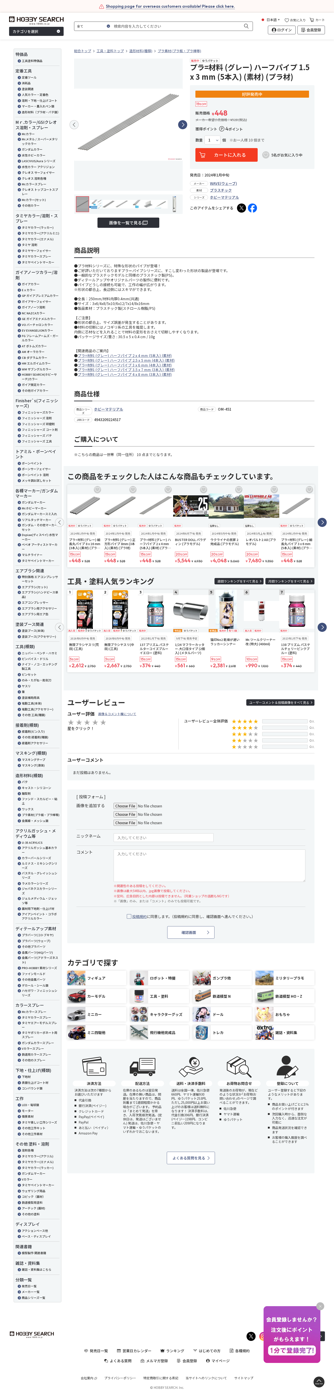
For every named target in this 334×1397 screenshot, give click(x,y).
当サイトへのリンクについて (206, 1378)
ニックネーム (88, 836)
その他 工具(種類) (33, 715)
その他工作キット (33, 1128)
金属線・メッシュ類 (35, 821)
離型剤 (26, 793)
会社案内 (87, 1378)
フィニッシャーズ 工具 (37, 441)
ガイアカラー (31, 284)
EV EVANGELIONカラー (37, 330)
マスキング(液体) (33, 765)
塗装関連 (28, 89)
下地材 (26, 1076)
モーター (28, 1111)
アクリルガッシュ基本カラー (39, 850)
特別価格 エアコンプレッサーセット (40, 579)
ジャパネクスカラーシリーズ (39, 890)
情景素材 (28, 1116)
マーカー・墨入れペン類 (38, 106)
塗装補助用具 (31, 697)
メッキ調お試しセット (36, 480)
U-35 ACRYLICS (32, 842)
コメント (84, 852)
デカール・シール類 (35, 985)
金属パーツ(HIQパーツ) (37, 952)
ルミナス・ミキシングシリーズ (39, 865)
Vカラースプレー (33, 1048)
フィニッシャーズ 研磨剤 (38, 424)
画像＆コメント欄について (117, 714)
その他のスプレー (33, 1060)
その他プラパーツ (33, 946)
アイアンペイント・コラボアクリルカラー (39, 916)
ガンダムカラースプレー (38, 1043)
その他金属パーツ (33, 979)
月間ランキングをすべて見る (288, 581)
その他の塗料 (31, 1214)
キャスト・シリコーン (36, 788)
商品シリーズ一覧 (33, 1297)
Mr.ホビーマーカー (34, 508)
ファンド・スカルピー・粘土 (39, 801)
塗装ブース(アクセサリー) (39, 636)
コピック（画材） (33, 1196)
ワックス (28, 809)
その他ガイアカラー (35, 390)
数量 (199, 140)
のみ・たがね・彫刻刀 (36, 680)
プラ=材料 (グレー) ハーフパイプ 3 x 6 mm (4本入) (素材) (125, 365)
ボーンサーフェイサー (36, 469)
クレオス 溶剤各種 (34, 178)
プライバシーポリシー (120, 1378)
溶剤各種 (28, 1150)
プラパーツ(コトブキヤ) (38, 935)
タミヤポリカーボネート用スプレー (39, 1034)
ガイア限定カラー (33, 384)
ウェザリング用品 (33, 1191)
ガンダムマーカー (33, 502)
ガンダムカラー (32, 149)
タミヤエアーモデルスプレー (39, 1025)
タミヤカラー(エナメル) (38, 239)
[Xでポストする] (241, 208)
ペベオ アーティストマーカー (39, 546)
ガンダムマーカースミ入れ (39, 514)
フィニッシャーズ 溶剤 (37, 418)
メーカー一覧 (31, 1292)
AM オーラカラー (33, 352)
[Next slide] (182, 124)
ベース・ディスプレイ (36, 1236)
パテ (25, 782)
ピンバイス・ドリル (35, 659)
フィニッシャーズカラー (38, 412)
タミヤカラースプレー (36, 256)
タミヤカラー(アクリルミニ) (40, 233)
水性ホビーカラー (33, 155)
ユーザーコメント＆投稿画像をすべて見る (279, 702)
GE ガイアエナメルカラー (39, 319)
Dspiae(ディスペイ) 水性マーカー (40, 537)
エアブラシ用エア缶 (35, 614)
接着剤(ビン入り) (33, 731)
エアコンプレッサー (35, 602)
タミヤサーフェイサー (36, 250)
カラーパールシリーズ (36, 858)
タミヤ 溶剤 (29, 245)
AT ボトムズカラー (34, 346)
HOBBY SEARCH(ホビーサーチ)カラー (39, 376)
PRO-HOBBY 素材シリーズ (39, 968)
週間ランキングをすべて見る (237, 581)
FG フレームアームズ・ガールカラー (40, 338)
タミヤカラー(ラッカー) (38, 227)
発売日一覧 (29, 1286)
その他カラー (31, 205)
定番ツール (29, 77)
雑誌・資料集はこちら (36, 1269)
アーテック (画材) (33, 1208)
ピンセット (29, 674)
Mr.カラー (28, 134)
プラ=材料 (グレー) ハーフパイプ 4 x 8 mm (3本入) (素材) (125, 374)
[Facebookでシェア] (252, 208)
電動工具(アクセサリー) (37, 709)
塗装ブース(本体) (33, 630)
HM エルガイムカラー (36, 363)
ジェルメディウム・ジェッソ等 (39, 900)
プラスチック (221, 190)
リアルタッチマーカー (36, 520)
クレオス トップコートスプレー (40, 191)
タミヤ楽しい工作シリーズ (39, 1122)
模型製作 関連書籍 (34, 1253)
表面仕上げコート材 (35, 1082)
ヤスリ (26, 686)
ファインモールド (33, 974)
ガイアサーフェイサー (36, 301)
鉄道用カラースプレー (36, 1054)
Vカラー (27, 1179)
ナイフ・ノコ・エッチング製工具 (39, 666)
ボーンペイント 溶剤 (35, 475)
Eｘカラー (28, 290)
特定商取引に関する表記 (160, 1378)
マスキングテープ (33, 759)
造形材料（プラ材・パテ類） (41, 112)
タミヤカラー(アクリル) (37, 1156)
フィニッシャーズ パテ (37, 435)
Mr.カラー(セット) (34, 200)
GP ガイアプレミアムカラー (40, 295)
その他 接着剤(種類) (35, 737)
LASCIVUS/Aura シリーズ (38, 161)
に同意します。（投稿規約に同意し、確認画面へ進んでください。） (193, 916)
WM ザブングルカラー (36, 369)
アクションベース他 (35, 1230)
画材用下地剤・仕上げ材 (38, 908)
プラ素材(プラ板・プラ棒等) (41, 815)
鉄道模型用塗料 (32, 1202)
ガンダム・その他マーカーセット (39, 527)
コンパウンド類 (32, 1088)
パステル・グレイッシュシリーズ (39, 875)
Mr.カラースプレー (34, 184)
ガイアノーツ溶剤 (33, 307)
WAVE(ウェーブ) (223, 183)
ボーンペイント (32, 463)
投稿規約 (139, 916)
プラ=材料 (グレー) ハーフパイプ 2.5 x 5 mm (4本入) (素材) (126, 360)
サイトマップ (243, 1378)
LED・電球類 (30, 1105)
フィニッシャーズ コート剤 (40, 429)
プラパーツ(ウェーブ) (36, 941)
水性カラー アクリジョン (38, 167)
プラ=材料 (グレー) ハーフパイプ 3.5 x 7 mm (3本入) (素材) (126, 369)
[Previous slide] (74, 124)
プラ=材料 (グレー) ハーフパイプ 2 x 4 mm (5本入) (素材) (125, 355)
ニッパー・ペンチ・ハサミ (39, 653)
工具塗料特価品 (32, 61)
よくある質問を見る (188, 1158)
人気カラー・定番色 (35, 94)
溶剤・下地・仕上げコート (39, 100)
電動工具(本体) (32, 703)
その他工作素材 (32, 1134)
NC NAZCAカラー (33, 313)
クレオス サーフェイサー (38, 172)
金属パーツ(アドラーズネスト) (40, 959)
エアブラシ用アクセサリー (39, 608)
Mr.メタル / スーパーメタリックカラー (40, 141)
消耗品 (26, 83)
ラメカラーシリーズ (35, 883)
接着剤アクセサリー (35, 743)
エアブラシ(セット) (35, 587)
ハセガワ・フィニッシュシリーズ (39, 992)
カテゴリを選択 (25, 31)
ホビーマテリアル (224, 197)
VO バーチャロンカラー (37, 325)
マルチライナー (32, 555)
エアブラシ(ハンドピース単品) (40, 594)
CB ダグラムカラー (34, 357)
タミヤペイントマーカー (38, 262)
